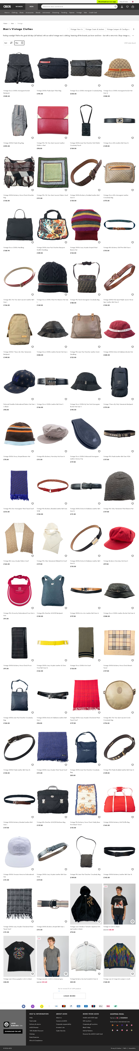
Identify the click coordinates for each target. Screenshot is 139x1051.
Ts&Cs (125, 1048)
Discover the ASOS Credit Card (93, 1034)
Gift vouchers (87, 1021)
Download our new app (107, 2)
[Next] (133, 29)
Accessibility (132, 1048)
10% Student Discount (36, 1031)
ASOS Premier (33, 1027)
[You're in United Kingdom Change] (132, 1)
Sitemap (32, 1034)
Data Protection (34, 1037)
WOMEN (19, 7)
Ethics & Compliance (35, 1040)
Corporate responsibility (63, 1024)
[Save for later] (32, 85)
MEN (32, 7)
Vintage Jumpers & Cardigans (118, 29)
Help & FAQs (124, 2)
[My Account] (122, 6)
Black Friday (86, 1027)
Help (30, 1018)
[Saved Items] (127, 6)
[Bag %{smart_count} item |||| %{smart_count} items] (133, 6)
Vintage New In (77, 29)
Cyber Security (60, 1031)
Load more (69, 996)
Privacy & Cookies (116, 1048)
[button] (112, 1025)
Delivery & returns (35, 1024)
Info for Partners (88, 1031)
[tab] (7, 12)
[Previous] (67, 29)
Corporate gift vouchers (90, 1024)
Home (5, 23)
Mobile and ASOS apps (90, 1018)
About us (59, 1018)
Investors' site (60, 1027)
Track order (32, 1021)
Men (12, 23)
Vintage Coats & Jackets (95, 29)
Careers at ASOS (61, 1021)
